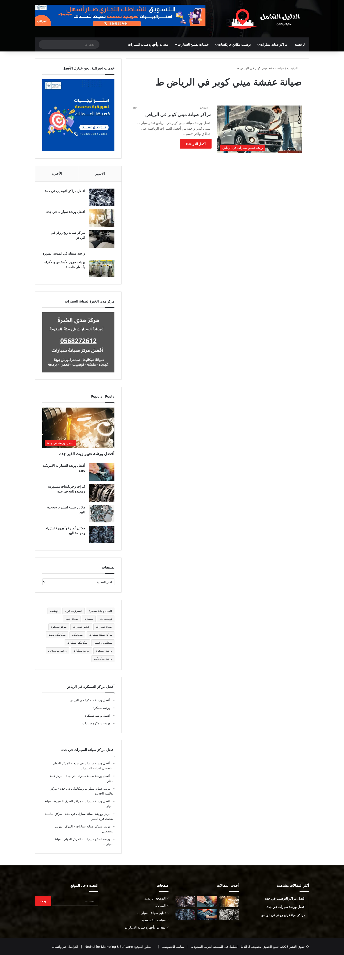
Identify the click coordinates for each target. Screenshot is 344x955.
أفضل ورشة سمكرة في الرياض (90, 700)
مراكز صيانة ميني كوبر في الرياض (178, 114)
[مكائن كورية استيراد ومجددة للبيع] (207, 914)
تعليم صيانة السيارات (151, 913)
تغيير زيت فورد (73, 610)
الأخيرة (57, 173)
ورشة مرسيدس (57, 650)
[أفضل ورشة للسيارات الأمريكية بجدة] (101, 472)
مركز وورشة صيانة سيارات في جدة (87, 814)
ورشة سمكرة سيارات (96, 723)
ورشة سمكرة (104, 650)
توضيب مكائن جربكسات (234, 44)
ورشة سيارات (81, 650)
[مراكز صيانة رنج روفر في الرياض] (101, 239)
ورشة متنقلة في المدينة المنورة (64, 253)
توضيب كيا (106, 618)
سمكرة (88, 618)
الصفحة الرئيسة (155, 898)
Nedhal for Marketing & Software (108, 946)
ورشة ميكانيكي (103, 658)
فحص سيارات (81, 626)
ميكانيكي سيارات (77, 642)
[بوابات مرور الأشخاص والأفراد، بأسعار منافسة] (101, 268)
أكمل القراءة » (196, 144)
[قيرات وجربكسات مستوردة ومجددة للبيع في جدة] (101, 493)
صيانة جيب (72, 618)
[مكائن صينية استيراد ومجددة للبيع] (101, 513)
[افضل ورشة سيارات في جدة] (101, 218)
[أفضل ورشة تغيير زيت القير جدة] (229, 901)
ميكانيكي (77, 634)
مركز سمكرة (58, 626)
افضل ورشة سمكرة (100, 610)
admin (204, 108)
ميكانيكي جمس (103, 642)
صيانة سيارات (104, 626)
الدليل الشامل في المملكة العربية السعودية (218, 946)
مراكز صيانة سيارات (274, 44)
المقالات (160, 906)
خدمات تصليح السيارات (193, 44)
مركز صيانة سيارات (100, 634)
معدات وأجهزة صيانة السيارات (148, 44)
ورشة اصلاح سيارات (97, 839)
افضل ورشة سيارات (97, 801)
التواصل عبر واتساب (65, 946)
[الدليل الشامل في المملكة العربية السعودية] (265, 18)
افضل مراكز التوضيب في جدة (65, 191)
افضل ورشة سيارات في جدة (65, 212)
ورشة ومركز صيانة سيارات (92, 826)
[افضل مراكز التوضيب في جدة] (101, 197)
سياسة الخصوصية (153, 920)
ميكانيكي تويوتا (57, 634)
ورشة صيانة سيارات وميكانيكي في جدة (84, 788)
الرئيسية (300, 44)
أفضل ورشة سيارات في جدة (91, 763)
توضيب (54, 610)
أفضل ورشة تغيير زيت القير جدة (86, 453)
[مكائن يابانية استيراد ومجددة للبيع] (229, 914)
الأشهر (100, 173)
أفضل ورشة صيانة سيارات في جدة (87, 776)
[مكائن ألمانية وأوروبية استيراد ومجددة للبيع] (101, 534)
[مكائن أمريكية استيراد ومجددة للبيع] (185, 901)
